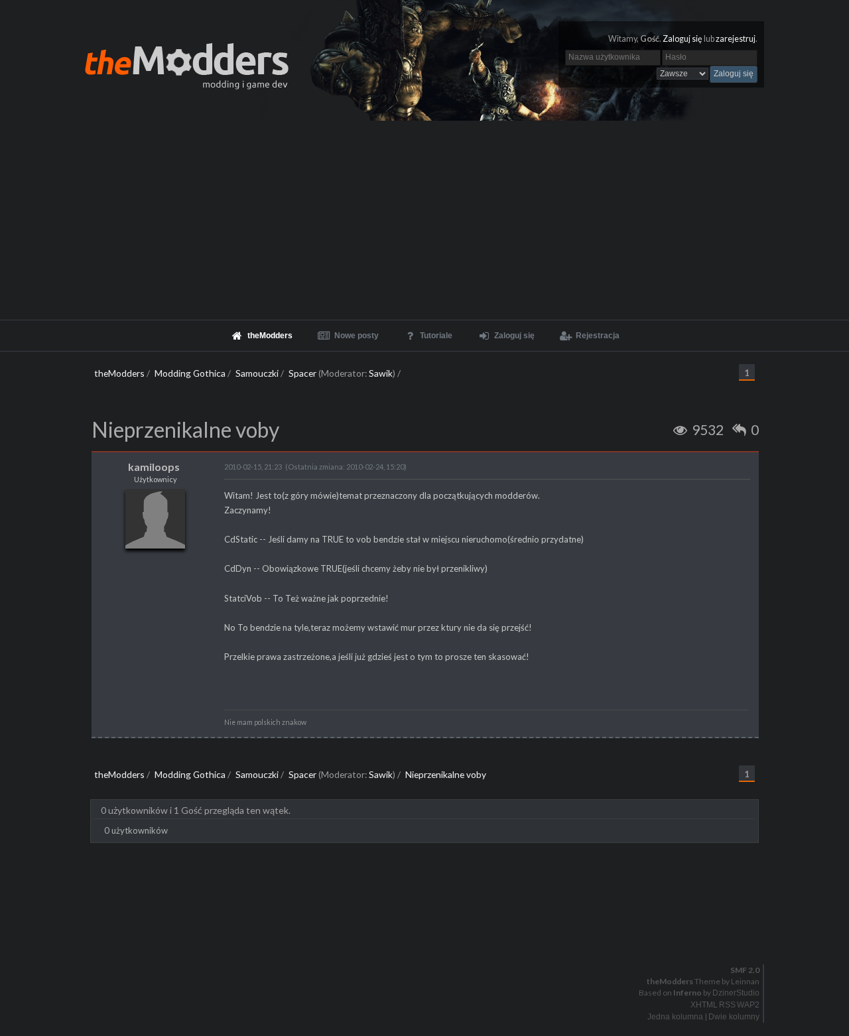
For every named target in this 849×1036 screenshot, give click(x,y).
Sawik (381, 373)
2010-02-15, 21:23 (253, 466)
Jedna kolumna (675, 1016)
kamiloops (154, 466)
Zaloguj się (682, 39)
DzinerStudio (735, 993)
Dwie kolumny (733, 1016)
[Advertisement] (424, 220)
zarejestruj (735, 39)
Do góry (430, 936)
